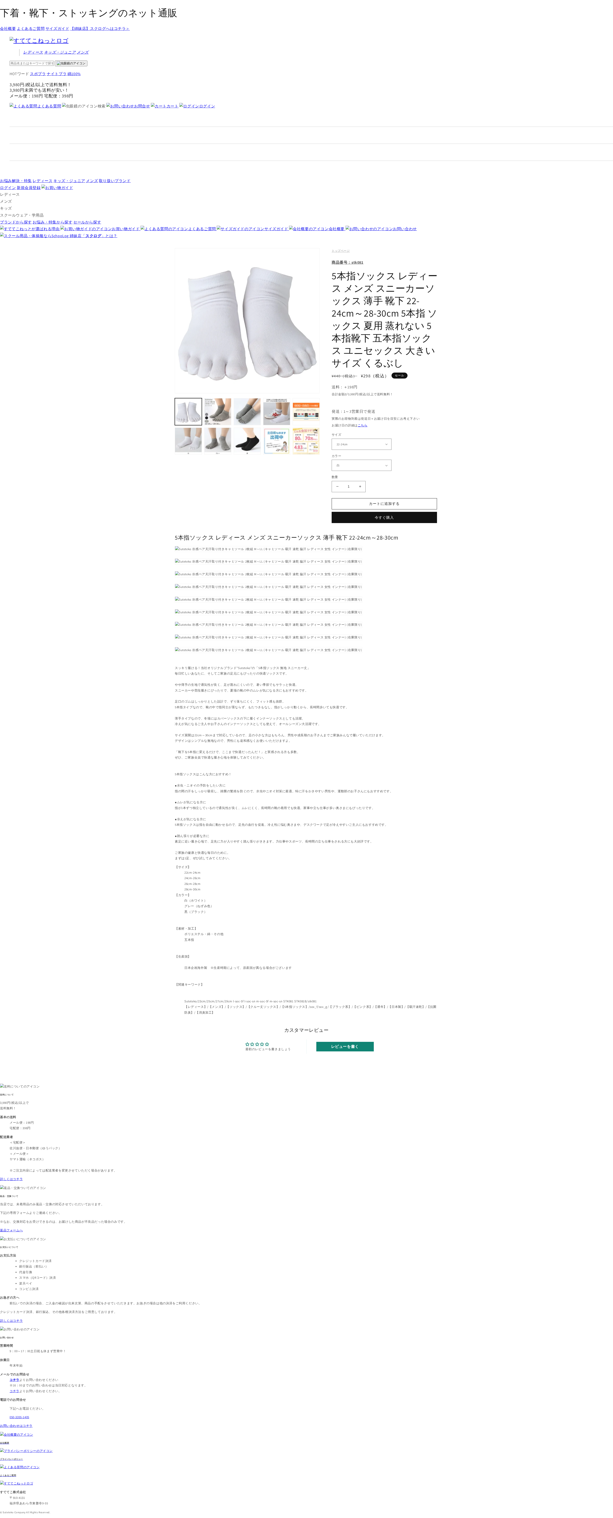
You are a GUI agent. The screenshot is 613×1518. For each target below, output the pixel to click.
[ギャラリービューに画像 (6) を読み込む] (188, 441)
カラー (336, 456)
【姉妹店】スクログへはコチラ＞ (100, 28)
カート (173, 106)
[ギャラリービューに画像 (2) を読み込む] (217, 411)
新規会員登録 (29, 187)
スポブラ (38, 73)
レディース (33, 52)
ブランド (115, 180)
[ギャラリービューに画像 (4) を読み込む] (276, 411)
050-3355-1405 (19, 1417)
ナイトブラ (57, 73)
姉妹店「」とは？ (93, 235)
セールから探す (87, 222)
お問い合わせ (405, 228)
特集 (16, 180)
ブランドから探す (16, 222)
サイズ (336, 435)
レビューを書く (345, 1046)
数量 (335, 477)
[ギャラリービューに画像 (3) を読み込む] (247, 411)
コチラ (14, 1391)
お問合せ (142, 106)
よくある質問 (49, 106)
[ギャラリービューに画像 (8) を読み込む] (247, 441)
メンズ (83, 52)
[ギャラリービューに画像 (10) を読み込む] (306, 441)
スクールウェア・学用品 (22, 215)
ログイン (207, 106)
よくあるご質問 (31, 28)
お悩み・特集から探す (52, 222)
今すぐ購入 (384, 517)
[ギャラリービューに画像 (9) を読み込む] (276, 441)
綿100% (74, 73)
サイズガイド (57, 28)
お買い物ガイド (126, 228)
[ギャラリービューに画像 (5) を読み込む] (306, 411)
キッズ (60, 52)
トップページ (341, 250)
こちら (363, 425)
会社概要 (8, 28)
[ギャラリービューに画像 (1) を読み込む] (188, 411)
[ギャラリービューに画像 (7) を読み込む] (217, 441)
